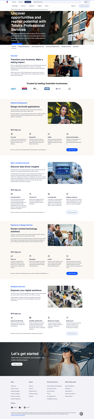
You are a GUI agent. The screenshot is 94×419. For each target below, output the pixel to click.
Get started (76, 46)
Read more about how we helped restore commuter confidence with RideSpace (29, 273)
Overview (14, 46)
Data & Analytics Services (38, 46)
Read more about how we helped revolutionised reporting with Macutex (27, 212)
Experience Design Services (52, 46)
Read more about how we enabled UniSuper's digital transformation (26, 333)
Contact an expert (84, 6)
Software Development (24, 46)
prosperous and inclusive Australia (18, 415)
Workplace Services (66, 46)
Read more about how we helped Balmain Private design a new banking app (28, 149)
